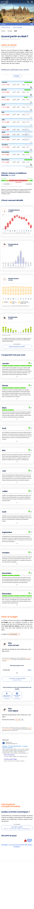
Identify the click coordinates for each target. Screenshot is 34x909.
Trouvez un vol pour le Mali (17, 678)
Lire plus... (17, 76)
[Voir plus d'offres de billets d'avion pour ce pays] (17, 672)
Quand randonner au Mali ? (17, 346)
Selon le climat (5, 27)
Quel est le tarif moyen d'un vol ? (7, 696)
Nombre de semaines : (8, 719)
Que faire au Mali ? (17, 827)
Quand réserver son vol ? (17, 696)
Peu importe (13, 634)
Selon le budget (17, 27)
